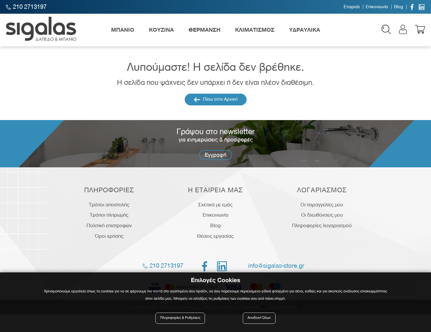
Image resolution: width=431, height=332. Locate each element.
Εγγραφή (215, 154)
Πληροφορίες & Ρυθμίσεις (180, 318)
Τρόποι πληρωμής (109, 215)
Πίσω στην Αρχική (219, 99)
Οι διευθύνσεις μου (322, 215)
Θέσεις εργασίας (215, 236)
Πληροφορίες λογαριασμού (322, 225)
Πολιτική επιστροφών (109, 225)
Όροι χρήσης (109, 236)
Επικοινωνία (377, 6)
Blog (398, 6)
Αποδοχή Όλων (259, 318)
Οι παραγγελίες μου (322, 205)
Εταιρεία (352, 6)
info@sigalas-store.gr (276, 265)
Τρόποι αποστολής (109, 205)
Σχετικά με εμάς (215, 205)
